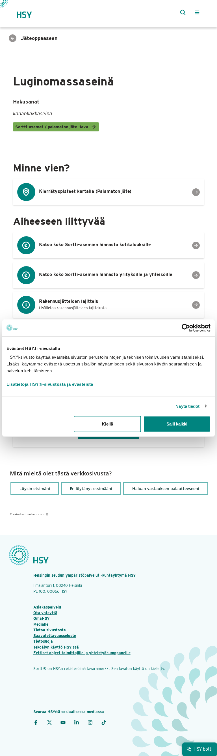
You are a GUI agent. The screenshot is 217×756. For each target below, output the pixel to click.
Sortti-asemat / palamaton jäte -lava (51, 126)
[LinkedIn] (76, 722)
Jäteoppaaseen (39, 38)
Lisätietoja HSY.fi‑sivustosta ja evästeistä (49, 384)
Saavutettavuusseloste (54, 635)
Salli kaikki (176, 424)
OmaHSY (41, 618)
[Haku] (181, 12)
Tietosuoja (43, 641)
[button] (34, 488)
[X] (49, 722)
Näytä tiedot (187, 406)
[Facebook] (35, 722)
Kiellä (107, 424)
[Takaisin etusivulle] (29, 12)
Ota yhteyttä (45, 612)
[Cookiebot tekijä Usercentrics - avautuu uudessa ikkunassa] (186, 327)
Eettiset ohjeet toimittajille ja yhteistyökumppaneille (82, 653)
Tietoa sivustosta (49, 630)
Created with (27, 514)
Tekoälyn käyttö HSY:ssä (56, 647)
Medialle (40, 624)
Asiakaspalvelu (47, 607)
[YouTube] (63, 722)
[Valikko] (197, 12)
